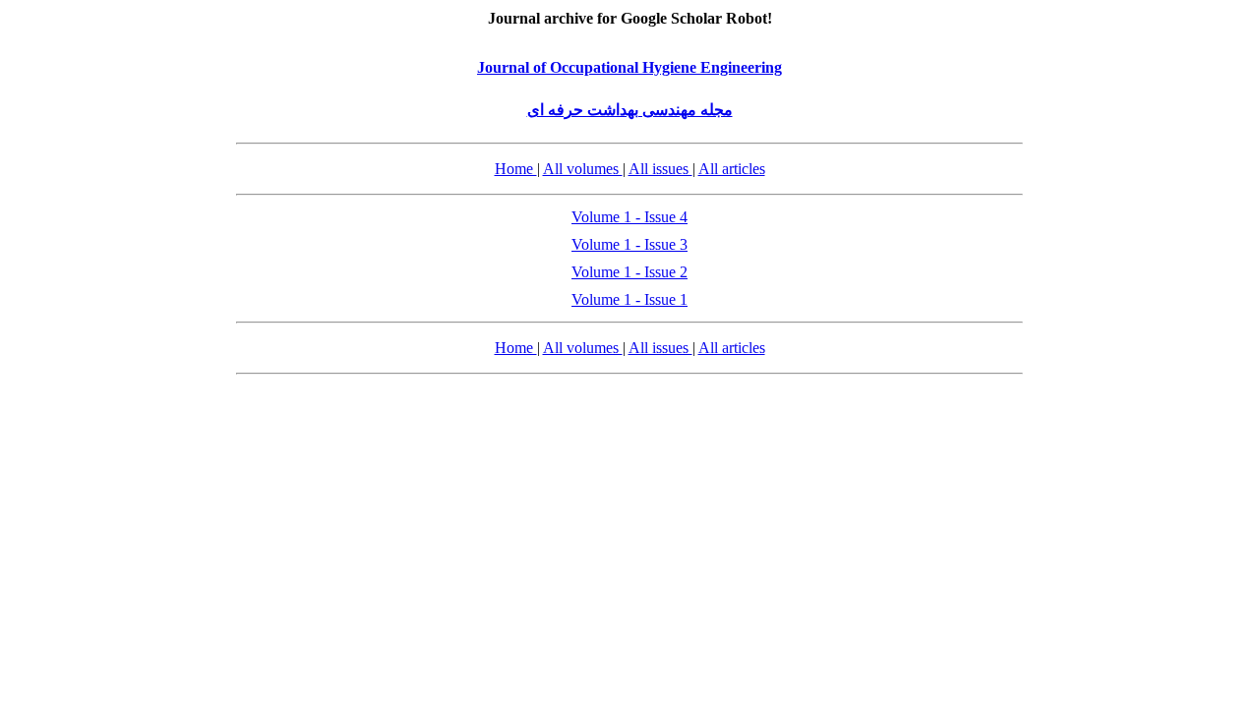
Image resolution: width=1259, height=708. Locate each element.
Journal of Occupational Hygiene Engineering (629, 67)
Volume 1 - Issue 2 (629, 272)
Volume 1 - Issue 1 (629, 299)
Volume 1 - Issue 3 (629, 244)
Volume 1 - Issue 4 (629, 216)
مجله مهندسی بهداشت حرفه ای (630, 109)
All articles (731, 168)
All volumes (583, 168)
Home (516, 168)
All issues (660, 168)
